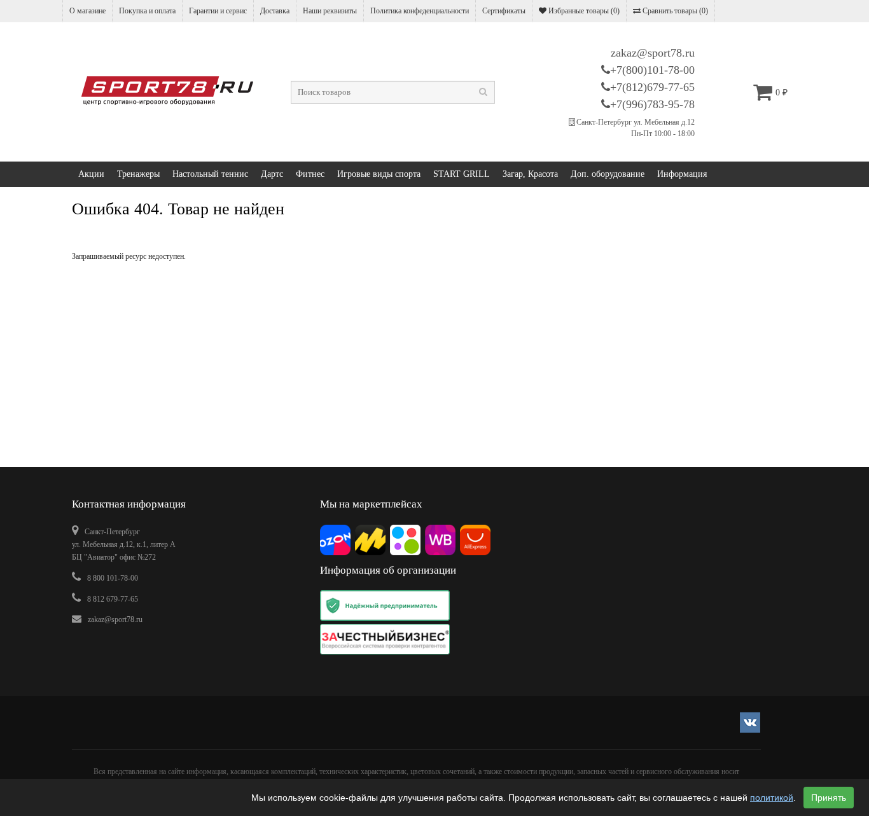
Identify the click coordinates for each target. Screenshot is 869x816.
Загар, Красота (530, 174)
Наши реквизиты (330, 10)
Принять (828, 797)
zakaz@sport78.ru (653, 52)
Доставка (274, 10)
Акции (91, 174)
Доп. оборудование (607, 174)
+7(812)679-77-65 (652, 87)
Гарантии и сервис (218, 10)
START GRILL (461, 174)
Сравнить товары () (674, 10)
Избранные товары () (583, 10)
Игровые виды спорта (379, 174)
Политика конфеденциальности (419, 10)
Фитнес (310, 174)
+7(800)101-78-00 (652, 70)
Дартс (272, 174)
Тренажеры (138, 174)
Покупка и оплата (147, 10)
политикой (771, 797)
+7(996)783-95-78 (652, 104)
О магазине (87, 10)
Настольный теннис (210, 174)
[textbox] (393, 92)
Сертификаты (503, 10)
